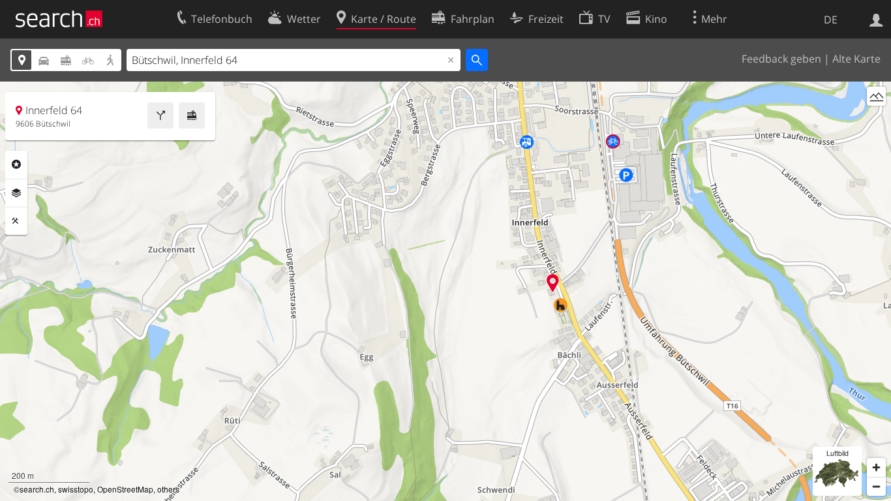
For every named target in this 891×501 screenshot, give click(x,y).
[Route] (160, 115)
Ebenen (16, 193)
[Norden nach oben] (876, 120)
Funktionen (16, 221)
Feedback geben (781, 59)
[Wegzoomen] (876, 486)
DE (831, 19)
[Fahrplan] (192, 115)
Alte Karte (856, 59)
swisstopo (75, 488)
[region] (445, 291)
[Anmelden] (876, 19)
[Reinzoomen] (876, 467)
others (168, 488)
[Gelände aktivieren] (876, 96)
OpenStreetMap (125, 488)
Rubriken (16, 164)
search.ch (37, 488)
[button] (553, 283)
